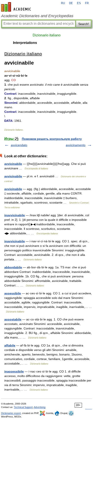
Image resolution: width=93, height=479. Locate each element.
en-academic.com (16, 7)
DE (71, 3)
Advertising (39, 407)
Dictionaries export (11, 413)
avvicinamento (75, 145)
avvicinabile (13, 163)
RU (63, 3)
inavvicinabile (14, 215)
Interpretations (25, 43)
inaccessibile (14, 371)
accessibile (12, 293)
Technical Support (23, 407)
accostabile (12, 319)
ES (79, 3)
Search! (83, 24)
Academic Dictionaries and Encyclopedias (37, 16)
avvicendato (19, 145)
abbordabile (13, 267)
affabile (9, 345)
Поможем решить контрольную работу (52, 139)
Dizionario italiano (47, 35)
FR (87, 3)
